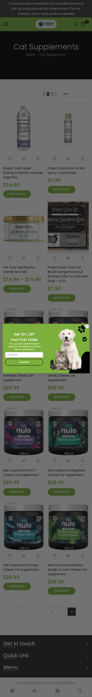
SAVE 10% (24, 362)
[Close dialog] (87, 326)
